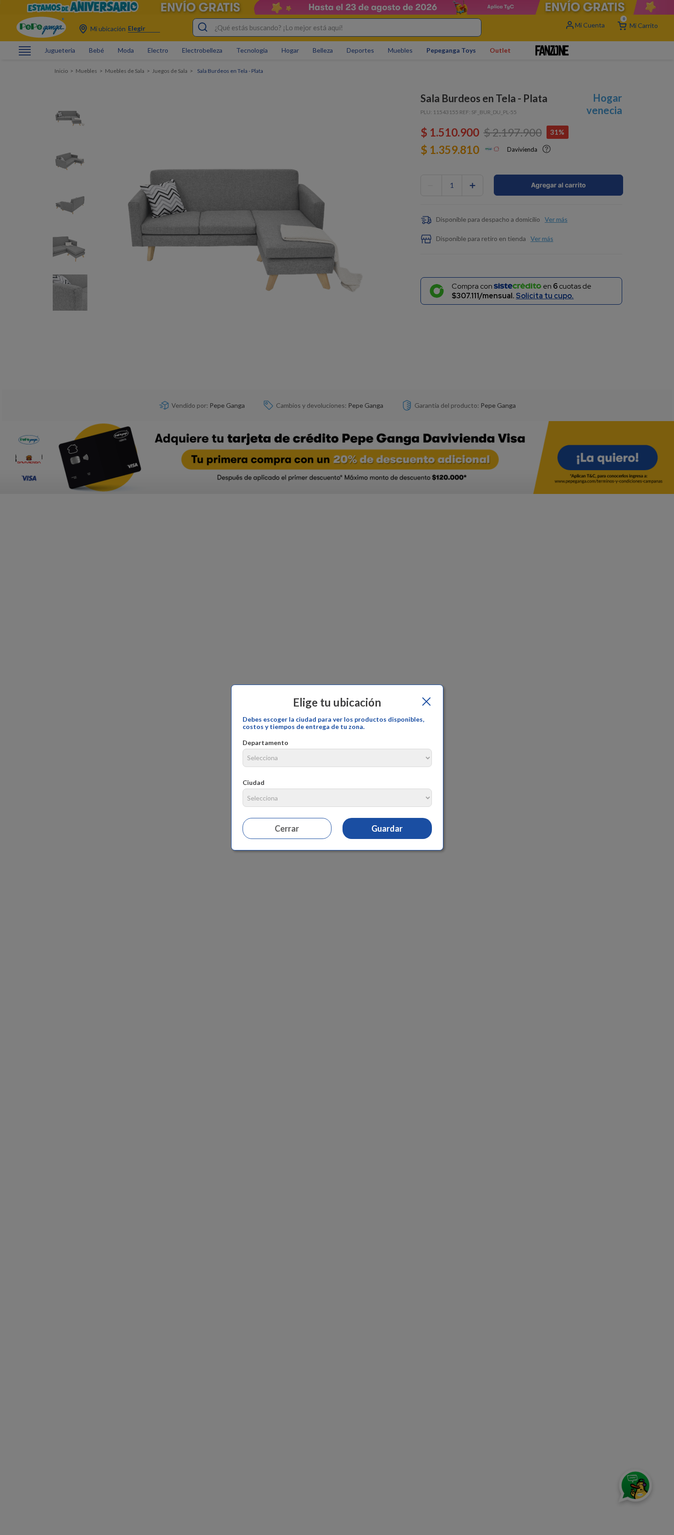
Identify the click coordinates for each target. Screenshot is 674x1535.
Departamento (265, 742)
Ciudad (254, 782)
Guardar (387, 828)
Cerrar (287, 828)
